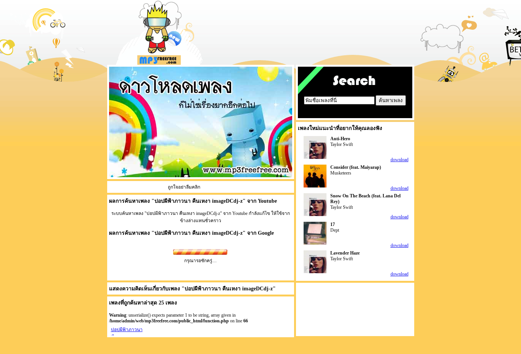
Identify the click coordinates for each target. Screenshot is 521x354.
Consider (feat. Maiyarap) (355, 167)
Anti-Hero (340, 138)
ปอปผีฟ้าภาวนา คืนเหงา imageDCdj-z (198, 233)
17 (332, 224)
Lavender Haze (345, 253)
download (399, 159)
